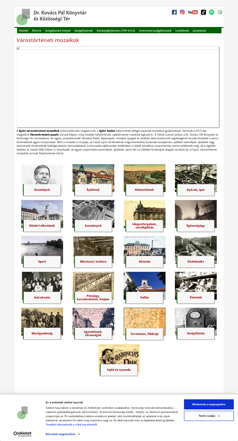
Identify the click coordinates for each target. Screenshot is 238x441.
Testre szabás (207, 415)
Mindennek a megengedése (208, 404)
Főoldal (23, 30)
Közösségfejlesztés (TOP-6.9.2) (116, 30)
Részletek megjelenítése (60, 434)
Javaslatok (199, 30)
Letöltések (182, 30)
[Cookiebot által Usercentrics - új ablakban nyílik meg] (22, 434)
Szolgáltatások (83, 30)
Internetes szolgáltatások (155, 30)
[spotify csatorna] (211, 12)
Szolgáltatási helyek (58, 30)
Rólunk (36, 30)
